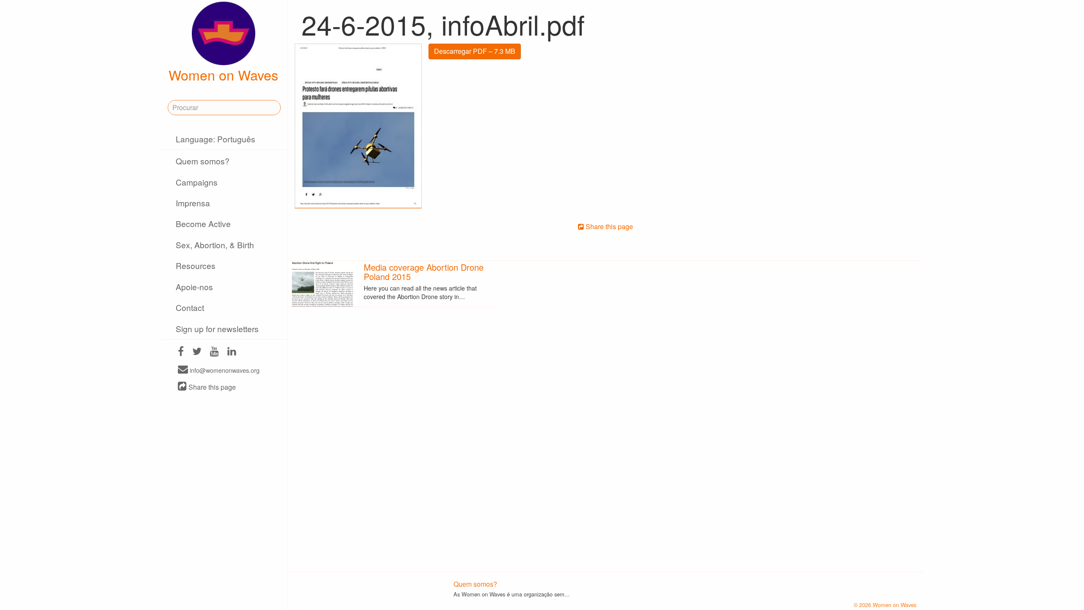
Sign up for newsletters (217, 328)
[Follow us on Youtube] (214, 352)
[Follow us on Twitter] (197, 352)
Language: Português (215, 138)
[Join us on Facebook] (180, 352)
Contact (190, 307)
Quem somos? (203, 160)
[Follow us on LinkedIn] (232, 352)
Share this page (211, 387)
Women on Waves (223, 74)
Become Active (203, 223)
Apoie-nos (194, 286)
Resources (196, 265)
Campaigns (197, 182)
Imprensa (193, 202)
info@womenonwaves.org (224, 370)
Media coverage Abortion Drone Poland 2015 (424, 272)
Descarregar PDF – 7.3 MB (474, 51)
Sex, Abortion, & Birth (215, 244)
